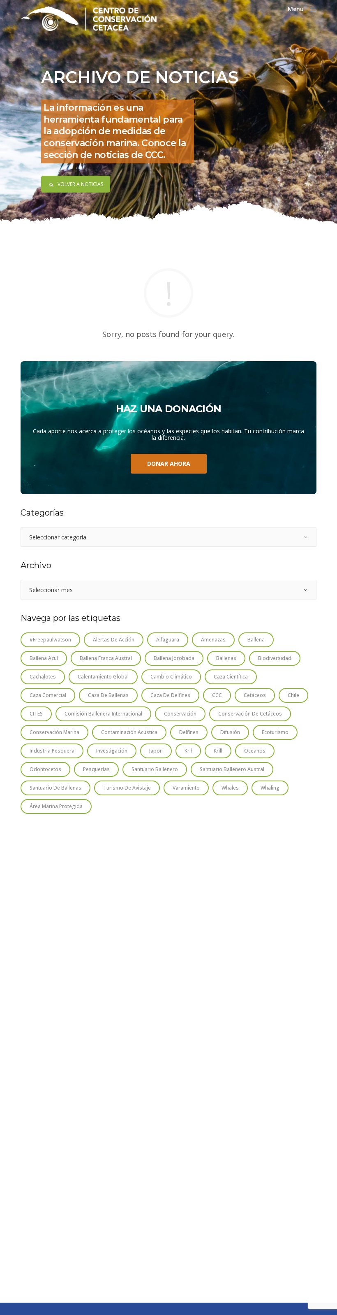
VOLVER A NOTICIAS (80, 184)
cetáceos (255, 695)
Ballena (256, 639)
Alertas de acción (113, 639)
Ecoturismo (275, 732)
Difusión (230, 732)
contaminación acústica (129, 732)
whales (230, 787)
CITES (36, 713)
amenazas (213, 639)
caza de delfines (170, 695)
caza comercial (48, 695)
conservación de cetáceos (250, 713)
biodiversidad (274, 658)
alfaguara (167, 639)
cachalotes (43, 676)
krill (218, 750)
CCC (217, 695)
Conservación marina (54, 732)
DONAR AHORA (168, 463)
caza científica (231, 676)
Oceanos (254, 750)
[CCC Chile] (89, 18)
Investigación (111, 750)
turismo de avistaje (127, 787)
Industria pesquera (52, 750)
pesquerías (96, 769)
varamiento (186, 787)
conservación (180, 713)
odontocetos (45, 769)
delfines (189, 732)
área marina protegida (56, 806)
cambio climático (171, 676)
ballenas (226, 658)
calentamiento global (103, 676)
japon (156, 750)
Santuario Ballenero (155, 769)
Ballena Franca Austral (106, 658)
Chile (293, 695)
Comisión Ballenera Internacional (103, 713)
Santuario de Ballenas (55, 787)
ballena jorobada (174, 658)
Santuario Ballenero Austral (232, 769)
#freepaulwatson (50, 639)
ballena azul (44, 658)
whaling (270, 787)
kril (188, 750)
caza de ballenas (108, 695)
